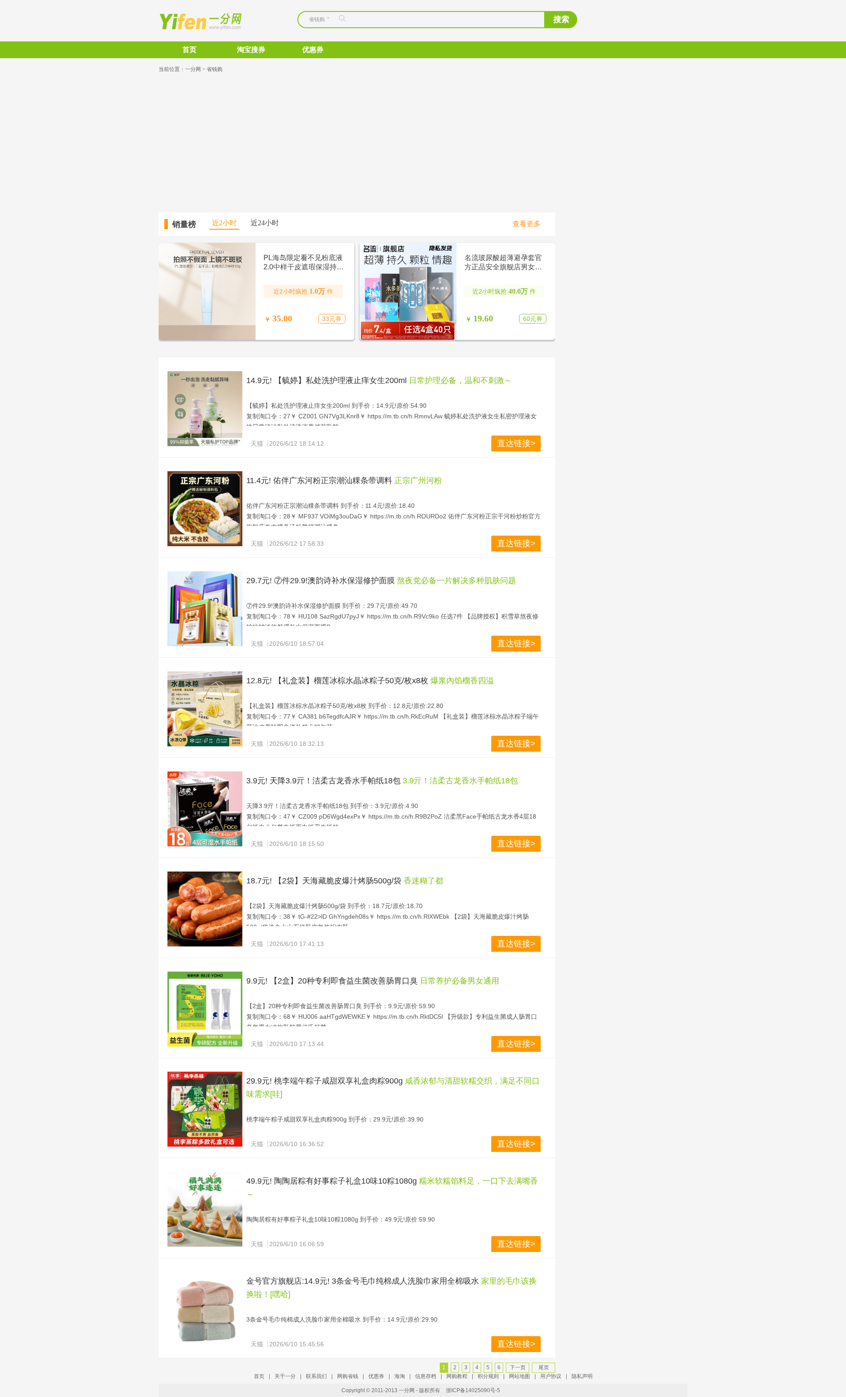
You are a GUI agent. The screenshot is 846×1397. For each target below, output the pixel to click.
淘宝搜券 (251, 49)
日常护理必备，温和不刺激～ (460, 380)
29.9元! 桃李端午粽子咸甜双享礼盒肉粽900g (324, 1081)
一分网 (193, 20)
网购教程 (457, 1376)
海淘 (399, 1376)
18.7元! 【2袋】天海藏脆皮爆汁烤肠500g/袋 (323, 880)
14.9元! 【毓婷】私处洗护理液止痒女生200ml (326, 380)
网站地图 (519, 1376)
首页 (189, 49)
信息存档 (425, 1376)
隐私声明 (582, 1376)
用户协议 (550, 1376)
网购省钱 (347, 1376)
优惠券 (312, 49)
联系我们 (316, 1376)
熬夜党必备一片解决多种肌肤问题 (456, 580)
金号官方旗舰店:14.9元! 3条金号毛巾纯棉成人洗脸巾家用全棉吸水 (362, 1281)
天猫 (257, 443)
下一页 (518, 1367)
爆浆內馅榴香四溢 (462, 680)
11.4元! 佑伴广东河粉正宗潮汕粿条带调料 (319, 480)
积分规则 (488, 1376)
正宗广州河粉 (418, 480)
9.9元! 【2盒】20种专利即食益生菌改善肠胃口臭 (332, 980)
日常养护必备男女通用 (459, 980)
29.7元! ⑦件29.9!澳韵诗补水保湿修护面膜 (320, 580)
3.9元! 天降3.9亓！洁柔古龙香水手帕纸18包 (323, 780)
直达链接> (516, 443)
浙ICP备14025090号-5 (473, 1390)
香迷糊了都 (423, 880)
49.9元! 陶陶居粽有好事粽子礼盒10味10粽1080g (331, 1181)
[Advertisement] (423, 142)
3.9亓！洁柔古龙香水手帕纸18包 (460, 780)
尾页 (543, 1367)
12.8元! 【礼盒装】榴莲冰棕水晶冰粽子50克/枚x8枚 (337, 680)
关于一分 (285, 1376)
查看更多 (526, 223)
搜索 (561, 19)
